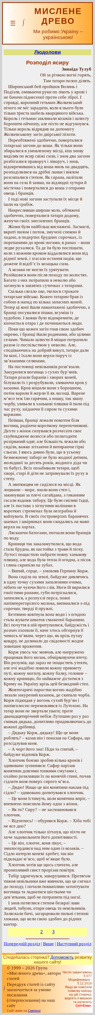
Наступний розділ (74, 943)
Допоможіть (62, 957)
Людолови (47, 52)
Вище (48, 943)
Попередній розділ (22, 943)
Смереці (34, 1011)
